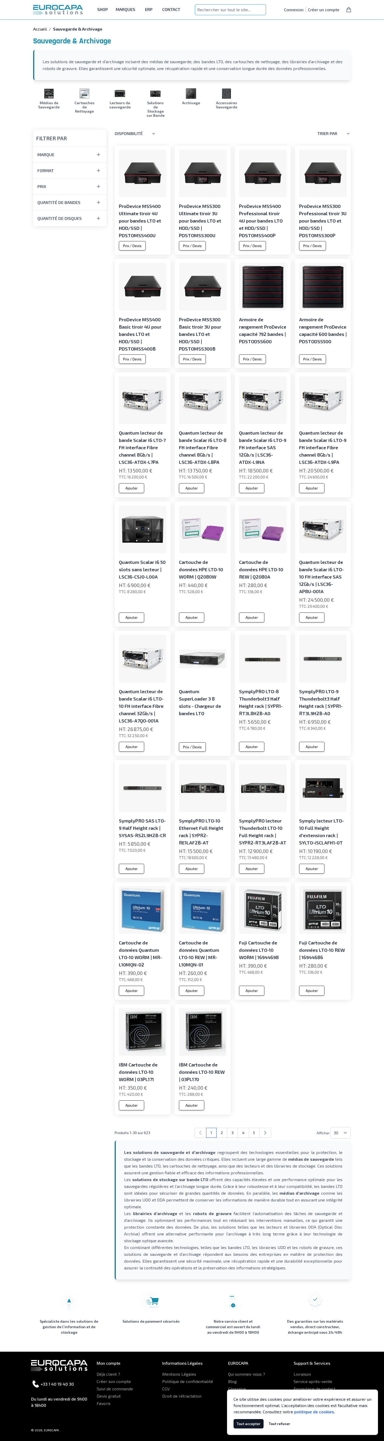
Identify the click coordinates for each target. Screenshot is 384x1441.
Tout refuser (279, 1423)
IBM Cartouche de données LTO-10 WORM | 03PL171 (138, 1072)
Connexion (294, 9)
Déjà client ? (108, 1374)
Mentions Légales (179, 1374)
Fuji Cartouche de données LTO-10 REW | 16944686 (322, 950)
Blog (232, 1381)
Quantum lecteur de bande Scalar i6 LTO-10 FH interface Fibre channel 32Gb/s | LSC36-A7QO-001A (141, 706)
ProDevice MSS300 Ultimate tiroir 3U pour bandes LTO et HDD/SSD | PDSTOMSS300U (200, 220)
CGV (166, 1388)
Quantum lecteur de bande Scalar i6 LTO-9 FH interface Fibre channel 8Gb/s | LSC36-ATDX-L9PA (322, 447)
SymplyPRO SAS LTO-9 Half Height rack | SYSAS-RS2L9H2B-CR (142, 828)
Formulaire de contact (314, 1388)
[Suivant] (265, 1133)
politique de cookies (314, 1411)
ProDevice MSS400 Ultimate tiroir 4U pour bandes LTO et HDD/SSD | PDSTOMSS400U (140, 220)
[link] (200, 1133)
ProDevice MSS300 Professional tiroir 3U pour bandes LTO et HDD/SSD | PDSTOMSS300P (323, 220)
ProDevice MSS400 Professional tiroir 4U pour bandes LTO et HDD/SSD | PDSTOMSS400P (261, 220)
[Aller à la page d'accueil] (58, 10)
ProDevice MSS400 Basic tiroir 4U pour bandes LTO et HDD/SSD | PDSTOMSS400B (140, 334)
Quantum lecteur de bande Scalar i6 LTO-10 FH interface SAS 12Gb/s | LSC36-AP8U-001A (321, 576)
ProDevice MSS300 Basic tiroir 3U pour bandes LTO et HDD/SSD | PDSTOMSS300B (200, 334)
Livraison (302, 1374)
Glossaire (237, 1388)
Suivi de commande (115, 1388)
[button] (69, 135)
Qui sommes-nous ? (246, 1374)
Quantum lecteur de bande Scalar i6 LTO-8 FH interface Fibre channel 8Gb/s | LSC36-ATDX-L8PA (202, 447)
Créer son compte (114, 1381)
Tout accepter (248, 1423)
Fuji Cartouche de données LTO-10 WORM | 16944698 (259, 950)
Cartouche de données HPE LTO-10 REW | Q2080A (261, 569)
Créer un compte (323, 9)
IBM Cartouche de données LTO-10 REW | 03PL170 (202, 1072)
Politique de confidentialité (187, 1381)
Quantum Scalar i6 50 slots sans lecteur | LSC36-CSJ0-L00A (142, 569)
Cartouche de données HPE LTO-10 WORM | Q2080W (201, 569)
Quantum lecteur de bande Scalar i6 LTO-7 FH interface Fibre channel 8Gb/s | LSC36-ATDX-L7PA (142, 447)
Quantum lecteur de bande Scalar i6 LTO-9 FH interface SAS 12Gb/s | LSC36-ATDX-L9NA (262, 447)
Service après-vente (313, 1381)
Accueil (40, 28)
